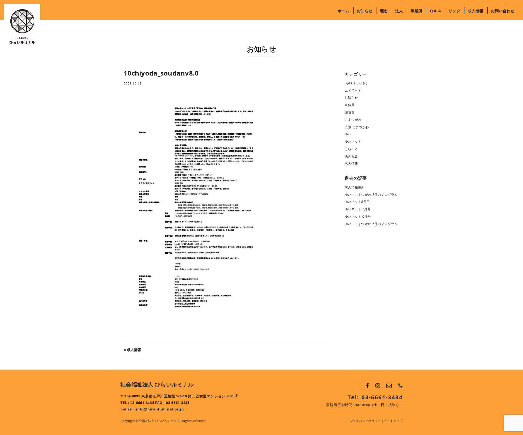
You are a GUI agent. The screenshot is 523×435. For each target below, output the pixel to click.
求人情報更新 (355, 187)
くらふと (351, 148)
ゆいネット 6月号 (358, 216)
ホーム (343, 10)
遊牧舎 (350, 112)
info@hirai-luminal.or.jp (160, 409)
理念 (384, 10)
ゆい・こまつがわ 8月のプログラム (371, 194)
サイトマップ (393, 421)
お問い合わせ (502, 10)
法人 (399, 10)
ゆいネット (353, 141)
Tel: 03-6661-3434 (375, 397)
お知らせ (364, 10)
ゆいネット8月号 (357, 201)
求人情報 (476, 10)
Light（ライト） (357, 83)
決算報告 (351, 156)
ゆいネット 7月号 (358, 209)
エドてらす (353, 90)
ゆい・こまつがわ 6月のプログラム (371, 223)
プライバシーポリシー (365, 421)
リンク (454, 10)
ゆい (348, 134)
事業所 (416, 10)
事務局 (350, 105)
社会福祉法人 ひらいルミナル (157, 384)
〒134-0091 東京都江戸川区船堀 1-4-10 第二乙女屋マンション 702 (177, 396)
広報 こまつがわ (357, 127)
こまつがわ (353, 119)
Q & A (435, 10)
